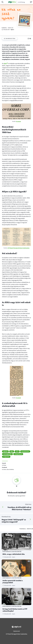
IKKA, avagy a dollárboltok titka (14, 554)
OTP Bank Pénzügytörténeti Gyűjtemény (18, 248)
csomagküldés (7, 454)
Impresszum (16, 631)
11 (29, 589)
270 (29, 534)
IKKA (5, 63)
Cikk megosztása (10, 38)
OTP (17, 451)
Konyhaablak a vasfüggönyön (12, 551)
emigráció (6, 456)
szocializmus (25, 451)
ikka (11, 451)
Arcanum (18, 121)
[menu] (31, 2)
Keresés (2, 2)
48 (30, 38)
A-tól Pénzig (21, 2)
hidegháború (18, 454)
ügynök (5, 451)
